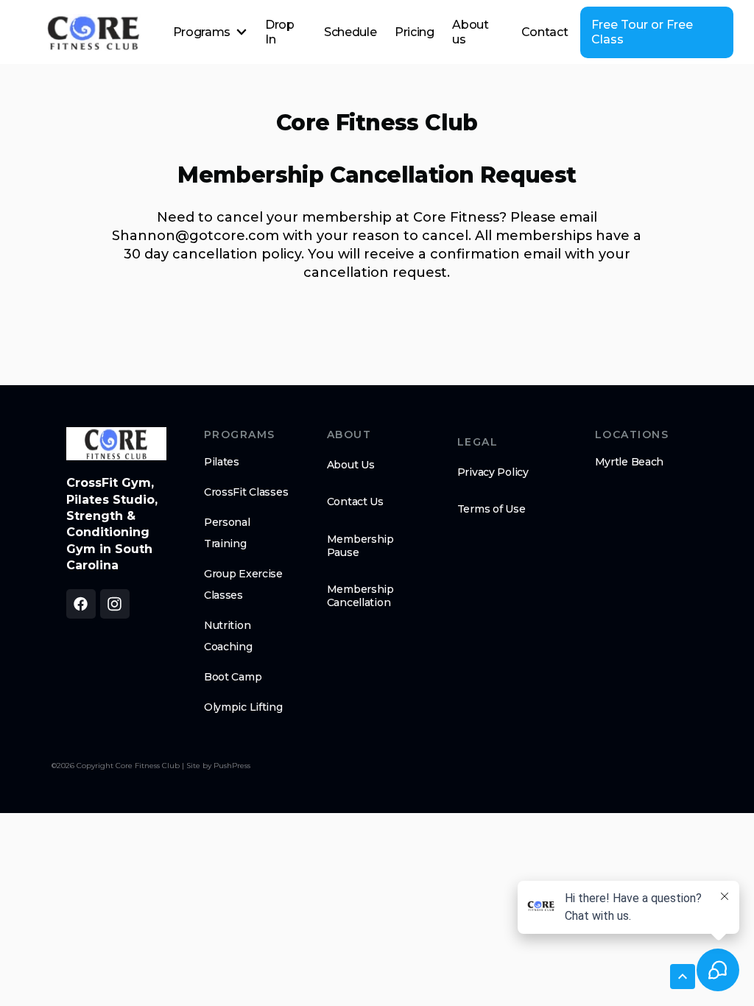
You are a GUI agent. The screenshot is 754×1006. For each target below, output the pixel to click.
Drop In (280, 32)
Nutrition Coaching (228, 636)
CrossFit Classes (246, 492)
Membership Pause (360, 545)
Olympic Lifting (243, 707)
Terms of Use (491, 509)
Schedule (350, 32)
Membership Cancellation (360, 596)
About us (470, 32)
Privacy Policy (493, 472)
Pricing (414, 32)
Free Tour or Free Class (642, 32)
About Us (351, 464)
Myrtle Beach (629, 461)
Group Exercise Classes (243, 584)
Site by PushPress (218, 765)
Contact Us (355, 501)
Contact (544, 32)
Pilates (221, 461)
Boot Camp (232, 676)
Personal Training (227, 533)
